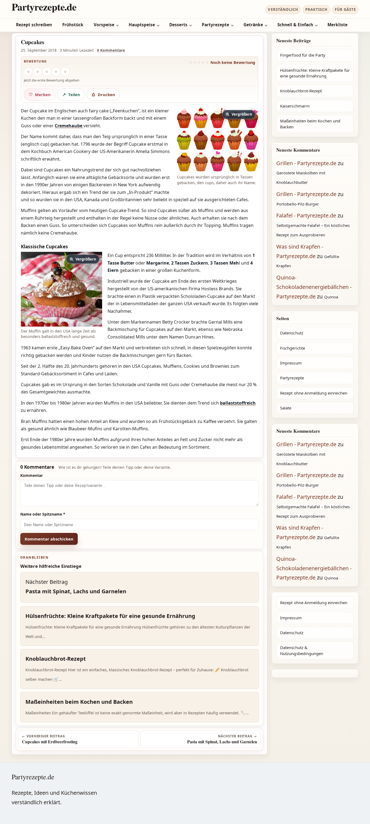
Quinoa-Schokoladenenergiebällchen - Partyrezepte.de (314, 287)
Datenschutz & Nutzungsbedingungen (301, 650)
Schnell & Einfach (295, 25)
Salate (285, 408)
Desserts (178, 25)
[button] (217, 140)
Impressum (291, 363)
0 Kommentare (111, 50)
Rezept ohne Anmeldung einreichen (313, 393)
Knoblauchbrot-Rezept (301, 90)
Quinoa (331, 296)
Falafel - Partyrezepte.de (306, 215)
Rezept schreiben (34, 25)
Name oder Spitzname (42, 514)
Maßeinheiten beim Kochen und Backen (310, 123)
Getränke (253, 25)
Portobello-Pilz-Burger (298, 204)
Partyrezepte (215, 25)
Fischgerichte (292, 348)
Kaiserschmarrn (295, 106)
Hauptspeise (142, 25)
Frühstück (72, 25)
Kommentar (31, 475)
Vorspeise (104, 25)
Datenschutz (291, 333)
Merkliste (337, 25)
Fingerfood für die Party (302, 55)
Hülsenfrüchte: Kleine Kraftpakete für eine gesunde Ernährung (315, 73)
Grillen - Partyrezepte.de (306, 163)
